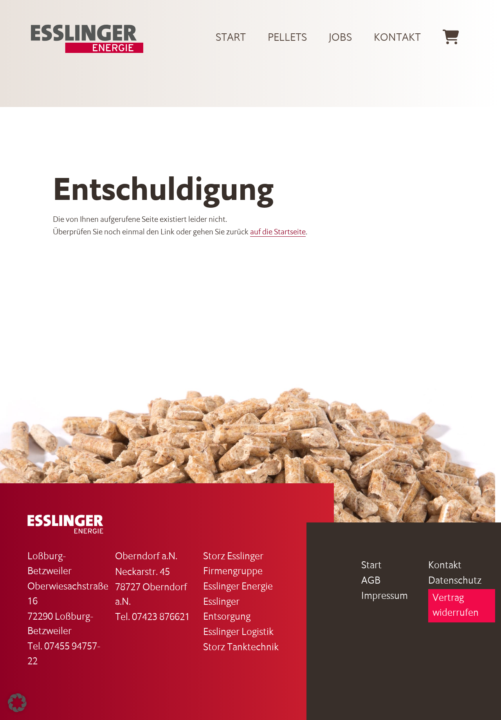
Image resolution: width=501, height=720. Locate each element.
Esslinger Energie (238, 587)
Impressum (384, 596)
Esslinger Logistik (238, 632)
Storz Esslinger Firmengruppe (233, 564)
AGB (370, 581)
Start (231, 38)
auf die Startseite (278, 232)
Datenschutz (454, 581)
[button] (17, 703)
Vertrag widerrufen (456, 605)
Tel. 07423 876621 (152, 617)
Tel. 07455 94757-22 (64, 654)
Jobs (340, 38)
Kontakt (397, 38)
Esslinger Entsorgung (226, 609)
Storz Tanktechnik (241, 648)
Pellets (287, 38)
